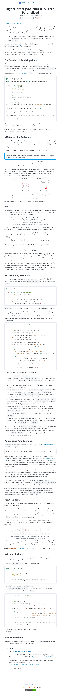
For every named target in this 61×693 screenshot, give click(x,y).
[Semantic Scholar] (23, 687)
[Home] (20, 3)
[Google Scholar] (21, 687)
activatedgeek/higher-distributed (28, 548)
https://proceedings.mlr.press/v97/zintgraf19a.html (23, 664)
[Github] (26, 687)
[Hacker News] (29, 687)
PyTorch (39, 64)
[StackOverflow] (34, 687)
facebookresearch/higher (18, 651)
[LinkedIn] (32, 687)
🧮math (38, 18)
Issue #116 (28, 651)
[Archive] (40, 687)
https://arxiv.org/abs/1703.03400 (40, 657)
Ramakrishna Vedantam (14, 23)
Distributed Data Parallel (21, 73)
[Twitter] (37, 687)
